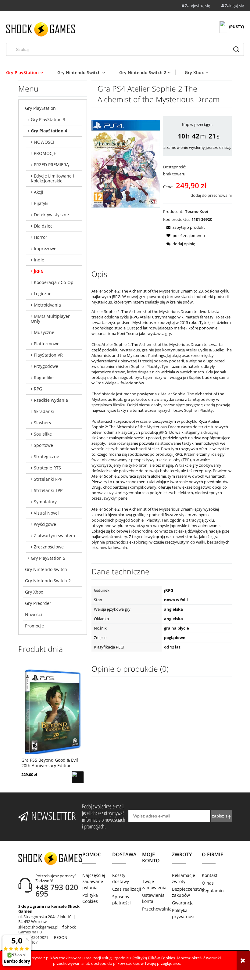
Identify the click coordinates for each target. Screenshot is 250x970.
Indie (39, 260)
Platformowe (46, 344)
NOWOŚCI (44, 142)
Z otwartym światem (54, 535)
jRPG (39, 271)
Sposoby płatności (121, 900)
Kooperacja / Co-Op (53, 282)
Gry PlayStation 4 (49, 131)
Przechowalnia (157, 909)
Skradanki (44, 411)
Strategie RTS (47, 468)
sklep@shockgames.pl (38, 927)
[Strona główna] (40, 29)
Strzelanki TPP (48, 490)
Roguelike (44, 377)
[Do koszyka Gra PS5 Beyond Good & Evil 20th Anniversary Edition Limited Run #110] (78, 777)
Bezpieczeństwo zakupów (187, 892)
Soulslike (43, 434)
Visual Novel (46, 513)
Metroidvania (47, 305)
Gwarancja (183, 903)
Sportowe (43, 445)
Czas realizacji (126, 889)
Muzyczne (44, 332)
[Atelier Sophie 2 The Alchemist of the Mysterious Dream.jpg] (125, 163)
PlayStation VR (48, 355)
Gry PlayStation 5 (48, 558)
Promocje (34, 626)
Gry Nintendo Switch (46, 569)
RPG (38, 389)
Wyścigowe (45, 524)
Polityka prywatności (184, 913)
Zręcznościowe (49, 547)
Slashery (42, 423)
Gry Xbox (34, 592)
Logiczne (43, 293)
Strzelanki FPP (48, 479)
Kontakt (209, 875)
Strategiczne (46, 456)
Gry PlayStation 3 (48, 119)
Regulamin (213, 890)
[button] (184, 227)
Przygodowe (46, 366)
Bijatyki (41, 203)
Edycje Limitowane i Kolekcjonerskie (52, 178)
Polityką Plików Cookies (153, 958)
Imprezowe (45, 248)
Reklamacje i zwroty (185, 878)
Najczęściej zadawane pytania (93, 881)
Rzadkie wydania (51, 400)
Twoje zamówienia (154, 884)
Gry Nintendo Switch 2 (48, 581)
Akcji (38, 192)
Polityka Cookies (90, 898)
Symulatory (45, 502)
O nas (208, 883)
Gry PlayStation (40, 108)
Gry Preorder (38, 603)
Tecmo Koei (196, 211)
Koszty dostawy (120, 878)
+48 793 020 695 (56, 890)
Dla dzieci (44, 226)
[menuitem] (27, 72)
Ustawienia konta (153, 898)
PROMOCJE (45, 153)
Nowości (33, 614)
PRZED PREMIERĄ (51, 164)
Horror (40, 237)
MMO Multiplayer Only (50, 318)
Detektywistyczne (51, 214)
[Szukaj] (236, 49)
